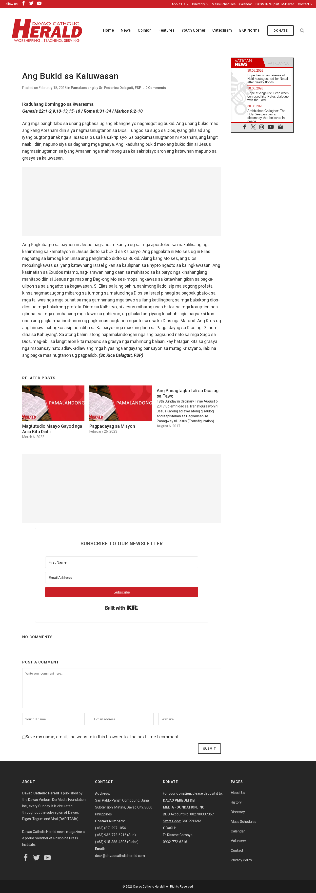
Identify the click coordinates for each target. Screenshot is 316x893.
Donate (281, 30)
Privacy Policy (241, 860)
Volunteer (238, 841)
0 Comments (155, 88)
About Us (178, 4)
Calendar (245, 4)
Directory (198, 4)
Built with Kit (121, 607)
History (236, 802)
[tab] (246, 62)
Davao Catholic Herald (148, 886)
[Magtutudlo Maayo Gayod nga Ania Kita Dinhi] (53, 403)
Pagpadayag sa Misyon (112, 426)
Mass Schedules (224, 4)
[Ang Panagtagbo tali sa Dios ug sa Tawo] (190, 406)
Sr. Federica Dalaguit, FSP (120, 88)
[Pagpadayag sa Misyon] (120, 403)
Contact (303, 4)
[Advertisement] (121, 201)
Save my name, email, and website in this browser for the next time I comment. (102, 736)
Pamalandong (82, 88)
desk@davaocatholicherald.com (120, 856)
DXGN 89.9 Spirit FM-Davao (275, 4)
